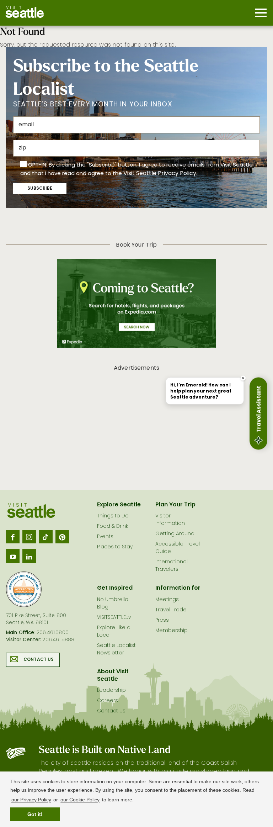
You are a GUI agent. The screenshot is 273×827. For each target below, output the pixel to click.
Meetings (167, 600)
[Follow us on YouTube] (13, 556)
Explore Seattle (119, 505)
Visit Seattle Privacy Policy (159, 173)
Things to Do (113, 516)
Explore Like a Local (113, 631)
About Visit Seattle (113, 675)
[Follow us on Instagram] (29, 536)
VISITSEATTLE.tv (114, 617)
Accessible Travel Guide (177, 548)
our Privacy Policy (31, 799)
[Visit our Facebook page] (13, 536)
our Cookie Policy (80, 799)
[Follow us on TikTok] (46, 536)
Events (105, 537)
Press (162, 620)
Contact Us (38, 659)
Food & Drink (112, 526)
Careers (107, 701)
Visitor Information (170, 520)
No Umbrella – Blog (115, 603)
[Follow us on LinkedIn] (29, 556)
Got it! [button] (35, 814)
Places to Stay (115, 547)
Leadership (111, 690)
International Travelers (171, 566)
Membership (171, 631)
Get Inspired (115, 588)
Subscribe (39, 188)
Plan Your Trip (175, 505)
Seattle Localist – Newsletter (118, 649)
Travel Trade (171, 610)
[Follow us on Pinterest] (62, 536)
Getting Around (174, 534)
